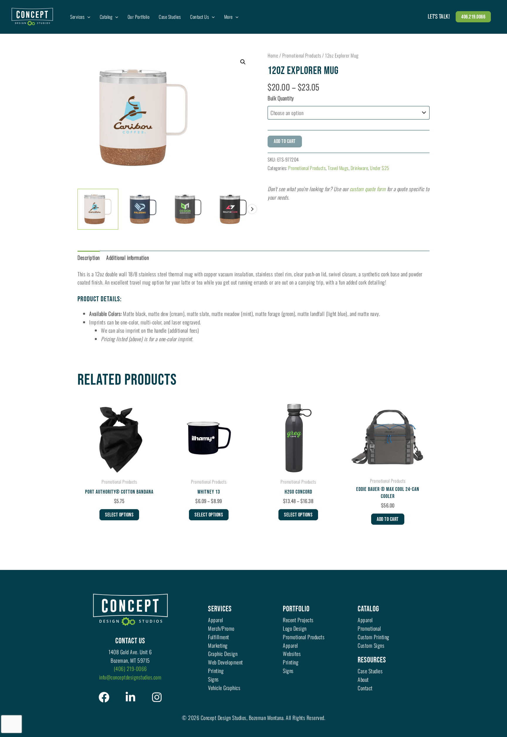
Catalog (368, 609)
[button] (473, 16)
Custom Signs (371, 645)
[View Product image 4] (233, 208)
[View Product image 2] (143, 208)
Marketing (218, 645)
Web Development (225, 662)
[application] (87, 16)
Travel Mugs (338, 167)
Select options (119, 515)
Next (252, 209)
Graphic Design (222, 653)
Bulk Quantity (281, 98)
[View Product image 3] (188, 208)
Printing (216, 670)
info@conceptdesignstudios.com (130, 677)
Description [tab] (88, 257)
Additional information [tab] (127, 257)
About (363, 679)
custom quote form (368, 189)
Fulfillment (218, 637)
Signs (213, 679)
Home (273, 55)
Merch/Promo (221, 628)
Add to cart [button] (388, 519)
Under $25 (379, 167)
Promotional (369, 628)
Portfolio (296, 609)
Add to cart (285, 141)
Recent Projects (298, 620)
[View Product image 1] (97, 209)
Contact (365, 688)
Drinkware (359, 167)
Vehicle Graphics (224, 687)
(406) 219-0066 (130, 668)
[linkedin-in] (130, 697)
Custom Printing (373, 637)
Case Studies (370, 671)
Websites (292, 653)
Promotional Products (301, 55)
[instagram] (157, 697)
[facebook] (104, 697)
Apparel (215, 620)
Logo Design (295, 628)
